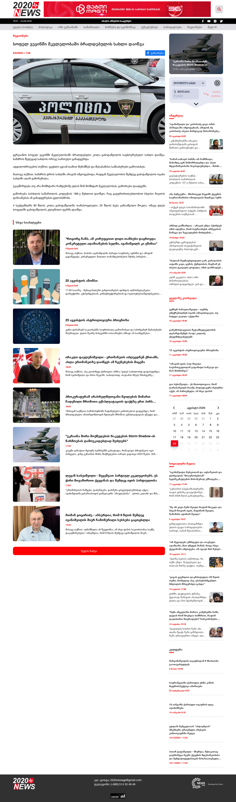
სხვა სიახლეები (28, 222)
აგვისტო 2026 (196, 407)
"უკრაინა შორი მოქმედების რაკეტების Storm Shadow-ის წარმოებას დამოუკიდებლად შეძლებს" (110, 438)
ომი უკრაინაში (68, 27)
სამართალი (91, 27)
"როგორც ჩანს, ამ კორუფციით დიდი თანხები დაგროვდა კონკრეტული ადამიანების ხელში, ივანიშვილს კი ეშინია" (111, 241)
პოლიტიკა (45, 27)
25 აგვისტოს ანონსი (81, 280)
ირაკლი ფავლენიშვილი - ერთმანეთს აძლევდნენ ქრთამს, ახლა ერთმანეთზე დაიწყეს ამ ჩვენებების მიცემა (112, 359)
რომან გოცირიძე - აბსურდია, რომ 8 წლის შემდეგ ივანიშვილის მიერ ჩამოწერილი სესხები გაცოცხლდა (107, 517)
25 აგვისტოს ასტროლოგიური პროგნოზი (97, 320)
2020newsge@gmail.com (126, 780)
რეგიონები (194, 27)
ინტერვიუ (176, 115)
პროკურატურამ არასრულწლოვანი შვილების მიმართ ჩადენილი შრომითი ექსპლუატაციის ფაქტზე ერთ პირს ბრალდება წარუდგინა (109, 399)
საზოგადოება (172, 27)
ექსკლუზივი (149, 27)
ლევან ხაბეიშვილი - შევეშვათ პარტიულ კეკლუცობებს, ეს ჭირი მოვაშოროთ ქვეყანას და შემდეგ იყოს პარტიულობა (111, 478)
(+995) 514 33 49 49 (123, 784)
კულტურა (175, 649)
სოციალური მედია (182, 463)
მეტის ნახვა (89, 551)
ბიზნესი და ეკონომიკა (120, 27)
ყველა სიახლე (23, 27)
